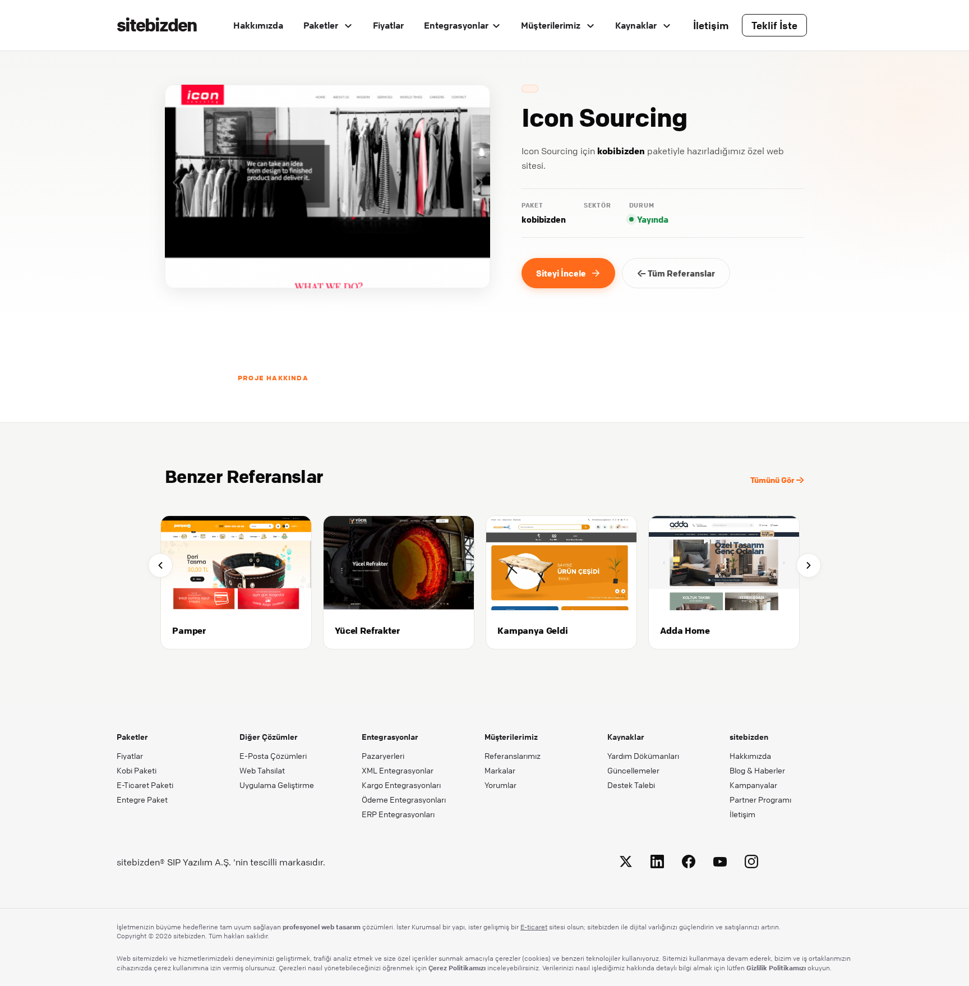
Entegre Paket (142, 799)
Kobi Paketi (136, 770)
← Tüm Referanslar (676, 273)
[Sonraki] (808, 565)
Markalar (499, 770)
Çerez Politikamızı (457, 967)
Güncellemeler (633, 770)
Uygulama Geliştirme (276, 785)
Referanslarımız (512, 755)
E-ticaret (533, 927)
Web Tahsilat (262, 770)
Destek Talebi (631, 785)
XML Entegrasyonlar (397, 770)
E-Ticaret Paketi (145, 785)
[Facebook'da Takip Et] (688, 863)
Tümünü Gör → (777, 479)
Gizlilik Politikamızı (776, 967)
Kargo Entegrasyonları (401, 785)
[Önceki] (160, 565)
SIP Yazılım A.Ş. (199, 862)
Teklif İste (774, 25)
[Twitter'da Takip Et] (626, 863)
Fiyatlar (388, 25)
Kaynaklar (637, 25)
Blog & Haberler (757, 770)
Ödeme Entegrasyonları (404, 799)
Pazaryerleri (383, 755)
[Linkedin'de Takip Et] (657, 863)
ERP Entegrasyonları (398, 814)
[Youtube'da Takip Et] (720, 863)
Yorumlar (500, 785)
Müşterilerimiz (552, 25)
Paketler (321, 25)
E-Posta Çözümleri (273, 755)
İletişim (711, 25)
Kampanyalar (753, 785)
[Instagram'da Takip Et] (751, 863)
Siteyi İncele (561, 273)
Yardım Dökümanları (643, 755)
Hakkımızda (258, 25)
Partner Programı (760, 799)
